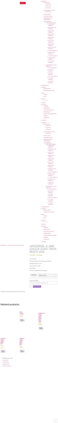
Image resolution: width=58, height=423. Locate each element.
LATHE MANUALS (47, 21)
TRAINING (46, 106)
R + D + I (46, 100)
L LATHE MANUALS (52, 67)
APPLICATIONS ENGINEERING (50, 113)
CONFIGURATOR (45, 85)
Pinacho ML (48, 11)
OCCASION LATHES (48, 16)
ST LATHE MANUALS (52, 55)
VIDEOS (45, 94)
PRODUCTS (44, 1)
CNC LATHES (47, 2)
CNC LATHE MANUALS (51, 22)
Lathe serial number (34, 280)
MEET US (44, 98)
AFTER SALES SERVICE (49, 110)
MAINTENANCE (47, 111)
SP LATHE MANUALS (52, 76)
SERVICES (44, 104)
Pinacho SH (48, 4)
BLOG (45, 96)
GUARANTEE (46, 117)
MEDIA (43, 93)
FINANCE (46, 115)
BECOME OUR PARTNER (49, 90)
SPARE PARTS (47, 108)
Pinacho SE (48, 7)
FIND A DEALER (47, 88)
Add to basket (37, 286)
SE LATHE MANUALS (52, 50)
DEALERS (44, 87)
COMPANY (44, 120)
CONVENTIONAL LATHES (49, 10)
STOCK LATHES (47, 14)
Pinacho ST (48, 5)
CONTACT (44, 102)
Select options (22, 320)
